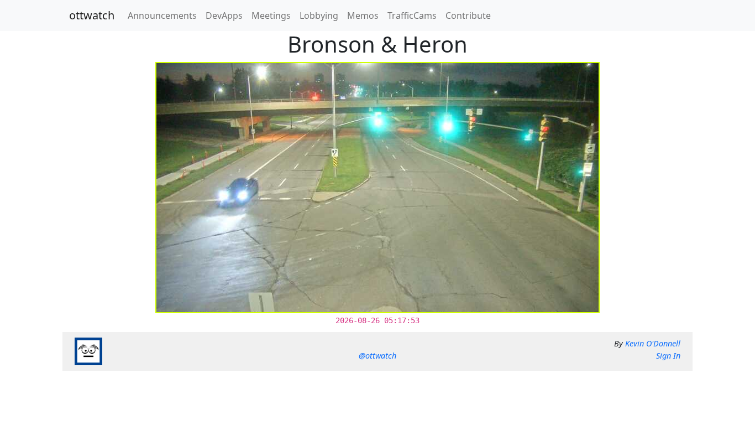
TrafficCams (412, 15)
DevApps (224, 15)
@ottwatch (377, 355)
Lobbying (319, 15)
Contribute (468, 15)
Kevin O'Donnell (652, 343)
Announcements (162, 15)
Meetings (271, 15)
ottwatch (91, 15)
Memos (363, 15)
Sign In (668, 355)
